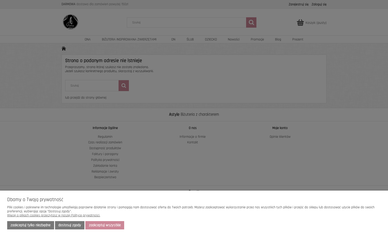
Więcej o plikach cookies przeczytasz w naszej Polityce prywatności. (53, 215)
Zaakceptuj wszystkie (105, 225)
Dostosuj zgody (69, 225)
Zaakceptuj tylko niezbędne (31, 225)
